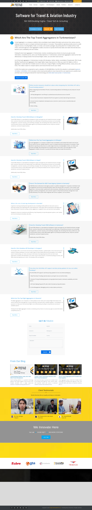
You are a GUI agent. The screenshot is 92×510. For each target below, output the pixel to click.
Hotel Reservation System (27, 493)
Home (30, 4)
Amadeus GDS (42, 489)
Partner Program (69, 1)
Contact (13, 491)
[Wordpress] (20, 1)
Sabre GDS (41, 493)
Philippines (16, 417)
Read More (33, 110)
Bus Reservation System (27, 497)
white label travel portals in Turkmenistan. (60, 73)
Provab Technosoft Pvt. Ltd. (55, 507)
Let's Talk (46, 437)
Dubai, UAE (64, 417)
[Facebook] (11, 1)
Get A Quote (59, 29)
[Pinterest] (26, 1)
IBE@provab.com (60, 1)
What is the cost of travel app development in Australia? (26, 203)
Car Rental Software (26, 495)
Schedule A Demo (35, 29)
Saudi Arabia (40, 417)
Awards (58, 4)
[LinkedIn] (14, 1)
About (12, 489)
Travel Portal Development (27, 489)
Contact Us (77, 4)
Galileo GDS (41, 491)
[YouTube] (23, 1)
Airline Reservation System (27, 491)
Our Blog (13, 493)
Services (36, 5)
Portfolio (64, 5)
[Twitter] (17, 1)
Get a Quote (77, 1)
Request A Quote (20, 77)
